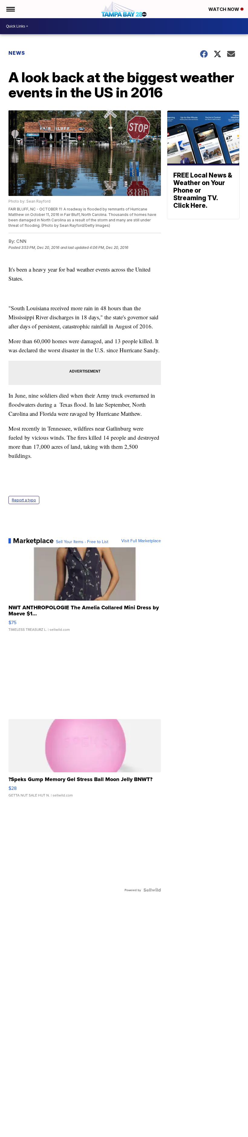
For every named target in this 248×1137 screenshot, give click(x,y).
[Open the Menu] (10, 9)
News (16, 53)
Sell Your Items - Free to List (82, 541)
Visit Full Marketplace (141, 541)
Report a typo (24, 500)
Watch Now (224, 9)
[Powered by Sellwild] (152, 890)
